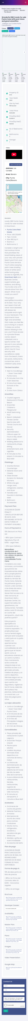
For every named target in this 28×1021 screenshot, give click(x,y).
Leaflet (20, 212)
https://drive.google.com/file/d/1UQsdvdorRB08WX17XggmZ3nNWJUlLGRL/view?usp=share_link (14, 929)
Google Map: (10, 964)
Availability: (9, 913)
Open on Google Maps (15, 164)
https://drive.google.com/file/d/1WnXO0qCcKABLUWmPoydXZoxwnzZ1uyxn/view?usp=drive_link (14, 899)
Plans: (7, 935)
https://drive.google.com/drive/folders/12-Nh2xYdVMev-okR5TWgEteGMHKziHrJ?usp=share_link (14, 940)
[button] (24, 52)
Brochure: (8, 894)
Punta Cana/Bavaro (11, 10)
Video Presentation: (12, 957)
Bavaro (22, 10)
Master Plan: (10, 924)
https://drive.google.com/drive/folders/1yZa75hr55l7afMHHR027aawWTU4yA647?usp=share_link (14, 951)
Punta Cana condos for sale (11, 9)
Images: (8, 946)
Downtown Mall (11, 277)
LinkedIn (17, 28)
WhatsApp (5, 31)
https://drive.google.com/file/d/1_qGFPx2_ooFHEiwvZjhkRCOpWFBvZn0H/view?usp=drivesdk (14, 918)
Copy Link (12, 31)
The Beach (7, 12)
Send (6, 1011)
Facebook (11, 28)
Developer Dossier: (12, 905)
